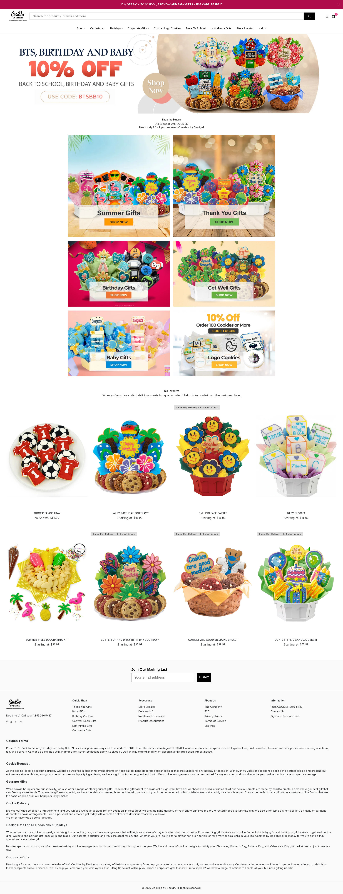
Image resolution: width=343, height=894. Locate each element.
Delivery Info (146, 711)
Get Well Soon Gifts (84, 720)
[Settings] (327, 16)
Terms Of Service (215, 720)
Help (261, 28)
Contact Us (277, 711)
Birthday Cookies (82, 716)
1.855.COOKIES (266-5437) (287, 706)
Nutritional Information (151, 716)
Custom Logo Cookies (167, 28)
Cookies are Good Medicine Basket (213, 639)
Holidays (115, 28)
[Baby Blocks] (296, 456)
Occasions (97, 28)
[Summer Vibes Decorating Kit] (46, 582)
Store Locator (245, 28)
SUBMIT (204, 677)
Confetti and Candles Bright (296, 639)
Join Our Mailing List (149, 669)
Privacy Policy (213, 716)
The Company (213, 706)
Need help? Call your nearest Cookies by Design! (171, 127)
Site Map (210, 725)
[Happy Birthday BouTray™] (130, 456)
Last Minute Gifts (221, 28)
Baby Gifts (78, 711)
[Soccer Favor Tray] (46, 456)
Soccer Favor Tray (46, 513)
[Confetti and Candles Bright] (296, 582)
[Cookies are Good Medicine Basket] (213, 582)
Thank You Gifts (82, 706)
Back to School (195, 28)
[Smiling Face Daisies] (213, 456)
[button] (333, 16)
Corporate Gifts (137, 28)
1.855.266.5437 (42, 715)
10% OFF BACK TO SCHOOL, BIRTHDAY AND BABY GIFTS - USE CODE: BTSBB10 (171, 4)
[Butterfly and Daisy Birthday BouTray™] (130, 582)
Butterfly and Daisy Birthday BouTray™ (130, 639)
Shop (80, 28)
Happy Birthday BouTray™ (129, 513)
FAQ (207, 711)
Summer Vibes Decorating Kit (47, 639)
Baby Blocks (296, 513)
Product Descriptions (151, 720)
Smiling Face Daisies (213, 513)
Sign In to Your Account (285, 716)
